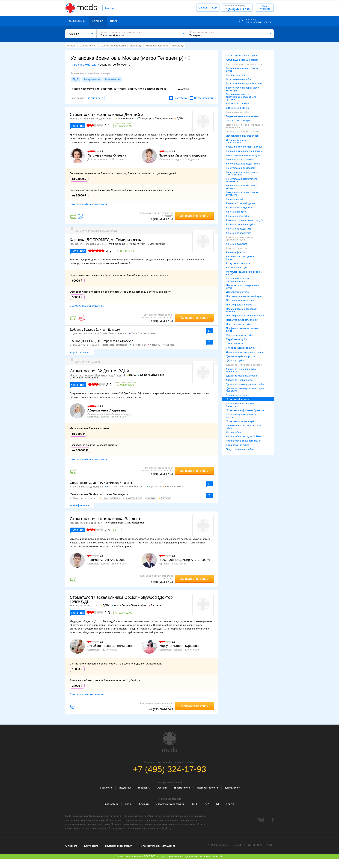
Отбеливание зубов (237, 291)
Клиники (97, 20)
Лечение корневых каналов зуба (244, 220)
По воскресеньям (203, 98)
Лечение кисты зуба (237, 215)
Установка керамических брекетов (240, 404)
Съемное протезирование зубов (244, 352)
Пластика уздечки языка (240, 300)
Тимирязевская (92, 79)
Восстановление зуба (238, 79)
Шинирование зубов (237, 444)
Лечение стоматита (237, 248)
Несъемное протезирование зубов (242, 286)
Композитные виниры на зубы (243, 155)
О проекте (71, 845)
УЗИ (206, 803)
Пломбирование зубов (239, 304)
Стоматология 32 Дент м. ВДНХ (99, 371)
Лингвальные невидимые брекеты (240, 257)
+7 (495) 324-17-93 (237, 7)
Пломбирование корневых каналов (241, 310)
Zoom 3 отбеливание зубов (241, 55)
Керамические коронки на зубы (244, 150)
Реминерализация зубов (240, 335)
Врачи (114, 20)
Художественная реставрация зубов (243, 426)
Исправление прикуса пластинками (238, 141)
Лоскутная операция (238, 263)
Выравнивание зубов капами (242, 116)
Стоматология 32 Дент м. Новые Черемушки (99, 494)
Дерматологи (232, 787)
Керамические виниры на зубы (244, 146)
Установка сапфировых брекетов (245, 410)
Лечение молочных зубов (240, 224)
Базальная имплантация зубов (244, 64)
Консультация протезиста (240, 167)
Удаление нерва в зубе (239, 379)
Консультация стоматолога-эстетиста (242, 193)
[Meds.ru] (169, 742)
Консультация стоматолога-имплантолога (242, 173)
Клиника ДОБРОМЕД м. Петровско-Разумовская (101, 341)
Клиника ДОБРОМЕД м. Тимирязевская (107, 239)
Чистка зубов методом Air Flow (243, 436)
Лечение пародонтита (238, 228)
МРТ (194, 803)
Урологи (162, 787)
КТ (217, 803)
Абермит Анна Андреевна (106, 410)
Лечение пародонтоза (238, 232)
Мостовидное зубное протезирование (238, 279)
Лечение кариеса (236, 211)
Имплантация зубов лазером (243, 131)
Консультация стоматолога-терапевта (242, 180)
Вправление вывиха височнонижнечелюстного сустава (241, 97)
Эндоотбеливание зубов (240, 449)
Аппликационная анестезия (242, 59)
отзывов (78, 251)
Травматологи (182, 787)
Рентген (230, 803)
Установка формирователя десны (241, 415)
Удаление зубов (235, 360)
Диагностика (77, 20)
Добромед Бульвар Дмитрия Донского (95, 329)
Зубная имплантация (238, 120)
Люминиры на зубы (237, 267)
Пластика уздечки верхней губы (244, 296)
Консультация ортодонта (240, 159)
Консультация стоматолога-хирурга (242, 186)
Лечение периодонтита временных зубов (239, 238)
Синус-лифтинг (235, 343)
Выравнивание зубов (238, 112)
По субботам (180, 98)
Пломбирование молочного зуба (245, 315)
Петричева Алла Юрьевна (106, 155)
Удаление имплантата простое (244, 364)
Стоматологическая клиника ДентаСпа (107, 114)
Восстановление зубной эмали (244, 83)
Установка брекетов (237, 399)
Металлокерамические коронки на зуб (244, 273)
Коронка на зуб (234, 199)
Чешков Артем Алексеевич (107, 559)
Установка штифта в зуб (240, 421)
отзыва (77, 126)
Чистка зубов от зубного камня (243, 440)
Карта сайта (91, 845)
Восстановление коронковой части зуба (242, 89)
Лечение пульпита (236, 243)
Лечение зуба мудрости (239, 207)
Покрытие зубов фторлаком (242, 319)
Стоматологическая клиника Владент (105, 518)
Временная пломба (237, 103)
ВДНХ (75, 79)
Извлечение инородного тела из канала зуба (244, 126)
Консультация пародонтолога (243, 163)
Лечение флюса (235, 252)
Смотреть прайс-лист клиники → (89, 204)
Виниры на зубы (235, 74)
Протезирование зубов (239, 324)
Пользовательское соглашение (157, 845)
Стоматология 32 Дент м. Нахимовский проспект (102, 482)
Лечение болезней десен (240, 203)
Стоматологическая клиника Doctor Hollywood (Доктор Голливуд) (121, 599)
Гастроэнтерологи (207, 787)
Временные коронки (237, 107)
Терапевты (144, 787)
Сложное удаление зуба (240, 347)
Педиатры (125, 787)
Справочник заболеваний (170, 803)
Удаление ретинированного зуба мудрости (245, 389)
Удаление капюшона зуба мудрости (241, 370)
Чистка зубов (233, 432)
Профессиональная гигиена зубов (242, 329)
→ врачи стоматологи (85, 64)
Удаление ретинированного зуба (245, 384)
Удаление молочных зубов (241, 375)
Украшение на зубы (237, 395)
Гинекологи (105, 787)
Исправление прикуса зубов (242, 135)
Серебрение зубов (237, 339)
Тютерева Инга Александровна (182, 155)
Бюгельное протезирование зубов (242, 69)
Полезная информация (118, 845)
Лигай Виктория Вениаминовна (110, 646)
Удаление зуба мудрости (240, 356)
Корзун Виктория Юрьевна (179, 646)
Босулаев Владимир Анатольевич (184, 559)
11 (209, 331)
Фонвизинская (112, 79)
